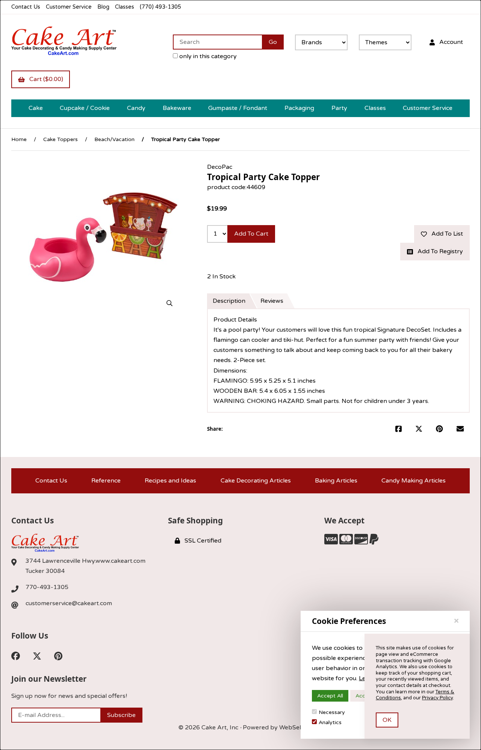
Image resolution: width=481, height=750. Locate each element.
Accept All (330, 696)
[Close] (456, 621)
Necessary (332, 712)
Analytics (330, 722)
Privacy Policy (437, 698)
